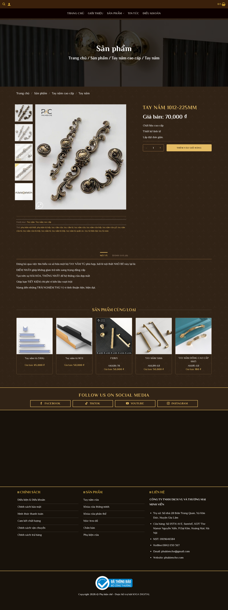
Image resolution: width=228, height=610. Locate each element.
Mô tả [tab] (103, 255)
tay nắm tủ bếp (58, 231)
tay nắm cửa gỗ (110, 227)
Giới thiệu (95, 13)
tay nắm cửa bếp (94, 227)
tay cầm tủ (68, 227)
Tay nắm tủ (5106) (34, 358)
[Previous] (41, 157)
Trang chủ (75, 13)
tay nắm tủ (46, 231)
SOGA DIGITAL (141, 594)
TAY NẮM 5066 (153, 358)
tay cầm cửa (57, 227)
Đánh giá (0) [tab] (120, 255)
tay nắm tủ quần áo (75, 231)
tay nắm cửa (80, 227)
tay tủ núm (103, 231)
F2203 (114, 358)
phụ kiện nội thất (28, 227)
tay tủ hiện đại (91, 231)
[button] (9, 4)
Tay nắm (152, 58)
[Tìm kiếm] (4, 4)
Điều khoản (152, 13)
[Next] (120, 157)
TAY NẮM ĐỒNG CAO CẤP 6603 (193, 360)
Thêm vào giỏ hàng (189, 147)
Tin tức (133, 13)
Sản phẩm (114, 13)
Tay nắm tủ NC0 (74, 358)
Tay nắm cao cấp (126, 58)
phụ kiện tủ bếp (44, 227)
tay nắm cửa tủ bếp (32, 231)
